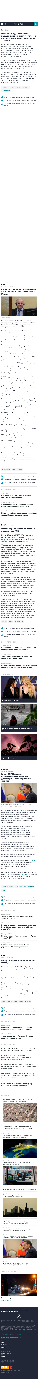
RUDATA (3, 1356)
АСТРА (2, 1349)
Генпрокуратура (18, 1001)
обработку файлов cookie (29, 1330)
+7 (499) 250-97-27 (17, 1334)
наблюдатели (6, 90)
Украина (4, 87)
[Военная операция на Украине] (19, 1295)
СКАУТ (2, 1346)
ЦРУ (20, 887)
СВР (16, 887)
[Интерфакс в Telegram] (5, 1361)
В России (4, 29)
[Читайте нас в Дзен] (2, 1361)
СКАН (2, 1354)
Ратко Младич (6, 469)
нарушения (25, 87)
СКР (11, 200)
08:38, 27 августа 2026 (7, 957)
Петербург (5, 200)
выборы (11, 87)
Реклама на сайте (5, 1311)
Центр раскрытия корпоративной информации (11, 1358)
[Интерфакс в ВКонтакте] (8, 1361)
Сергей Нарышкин (7, 887)
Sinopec (4, 621)
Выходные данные (6, 1372)
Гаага (20, 469)
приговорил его (12, 431)
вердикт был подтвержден (20, 433)
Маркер (3, 1347)
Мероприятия (14, 1311)
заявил (33, 860)
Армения (28, 1001)
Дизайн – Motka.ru (5, 1374)
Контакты (3, 1310)
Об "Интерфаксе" (11, 1310)
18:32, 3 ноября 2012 (6, 30)
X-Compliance (4, 1344)
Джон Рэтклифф (29, 887)
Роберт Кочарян (7, 1001)
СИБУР (10, 621)
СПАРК (2, 1342)
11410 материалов (6, 1300)
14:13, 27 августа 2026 (7, 525)
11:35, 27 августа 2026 (7, 771)
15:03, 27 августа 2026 (7, 117)
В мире (3, 285)
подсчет (18, 87)
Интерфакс (19, 24)
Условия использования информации (10, 1370)
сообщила (25, 874)
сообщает (4, 163)
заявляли (16, 195)
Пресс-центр (20, 1310)
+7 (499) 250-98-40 (5, 1334)
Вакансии (26, 1310)
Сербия (14, 469)
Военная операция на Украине (12, 1298)
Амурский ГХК (18, 621)
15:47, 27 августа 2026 (7, 286)
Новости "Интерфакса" (6, 1353)
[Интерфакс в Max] (13, 1361)
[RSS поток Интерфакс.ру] (10, 1361)
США (3, 890)
